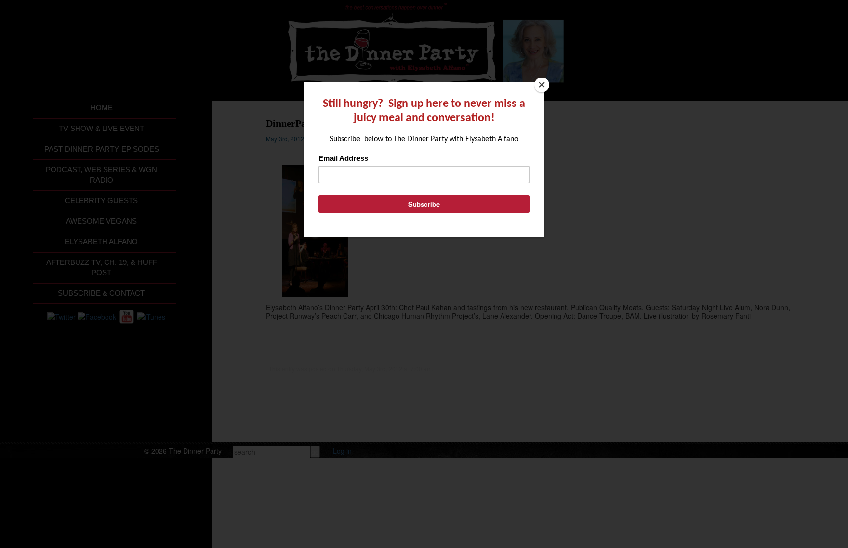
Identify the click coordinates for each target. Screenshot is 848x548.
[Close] (541, 85)
